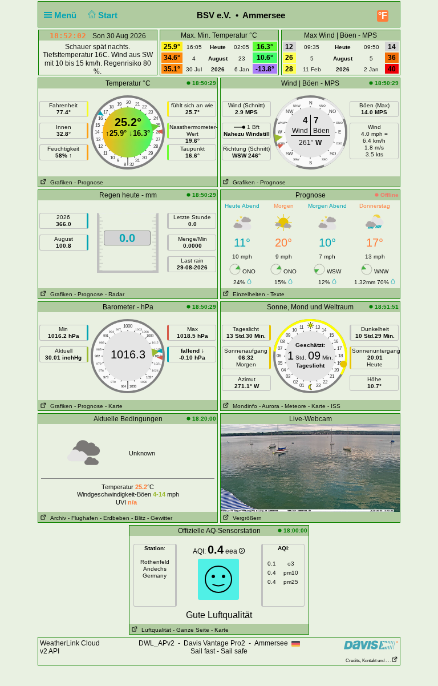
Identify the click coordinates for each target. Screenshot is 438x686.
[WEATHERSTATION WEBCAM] (310, 467)
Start (109, 15)
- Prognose (88, 182)
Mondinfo (243, 406)
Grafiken (59, 182)
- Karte (114, 406)
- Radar (114, 294)
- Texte (276, 294)
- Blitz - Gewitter (151, 518)
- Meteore (293, 406)
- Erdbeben (114, 518)
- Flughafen (83, 518)
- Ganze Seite (191, 630)
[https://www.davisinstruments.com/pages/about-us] (371, 644)
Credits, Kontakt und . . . (368, 660)
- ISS (333, 406)
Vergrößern (245, 518)
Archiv (56, 518)
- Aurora (269, 406)
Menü (66, 15)
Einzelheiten (247, 294)
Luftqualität (154, 630)
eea (232, 551)
